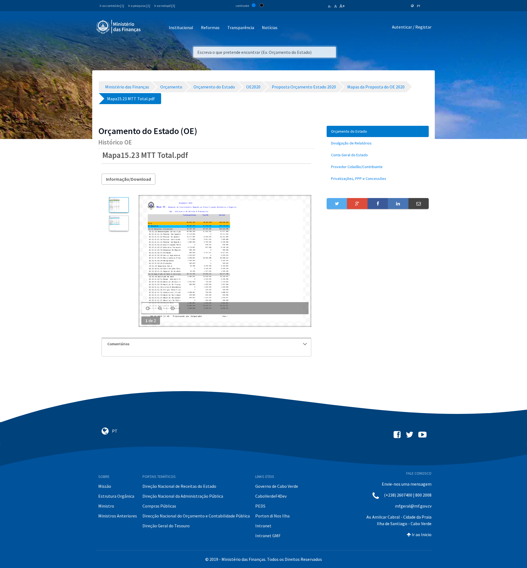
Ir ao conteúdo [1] (112, 6)
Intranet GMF (268, 535)
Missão (104, 486)
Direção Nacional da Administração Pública (182, 496)
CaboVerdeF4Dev (271, 496)
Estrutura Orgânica (116, 496)
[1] (118, 204)
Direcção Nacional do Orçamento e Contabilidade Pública (196, 516)
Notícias (269, 27)
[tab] (206, 344)
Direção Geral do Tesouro (166, 525)
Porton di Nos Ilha (272, 516)
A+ (342, 6)
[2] (118, 223)
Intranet (263, 525)
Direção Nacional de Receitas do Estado (179, 486)
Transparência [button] (240, 27)
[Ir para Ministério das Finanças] (119, 27)
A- (330, 6)
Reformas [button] (210, 27)
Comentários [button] (118, 343)
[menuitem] (378, 131)
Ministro (106, 506)
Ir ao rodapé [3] (164, 6)
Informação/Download (128, 179)
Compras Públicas (159, 506)
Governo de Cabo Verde (276, 486)
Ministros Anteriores (117, 516)
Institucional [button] (181, 27)
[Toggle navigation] (149, 28)
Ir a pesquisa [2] (139, 6)
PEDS (260, 506)
